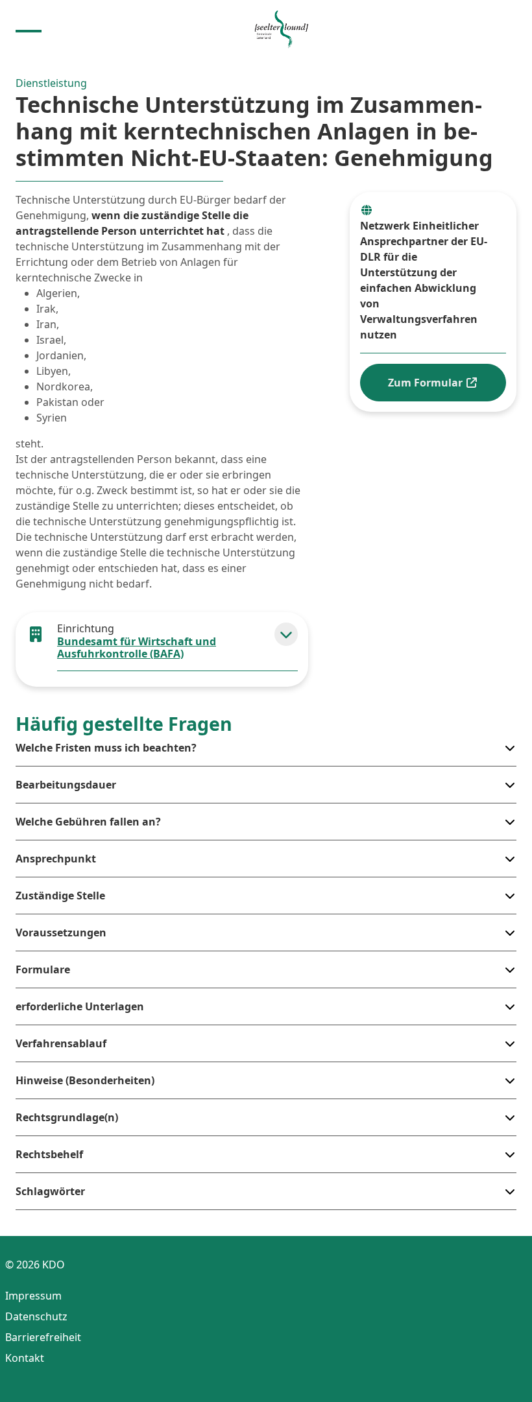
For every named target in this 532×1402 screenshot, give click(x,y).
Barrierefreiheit (43, 1337)
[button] (286, 634)
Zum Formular (426, 382)
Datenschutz (36, 1316)
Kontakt (24, 1358)
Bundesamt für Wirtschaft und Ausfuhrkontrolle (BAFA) (136, 647)
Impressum (33, 1296)
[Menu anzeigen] (29, 30)
